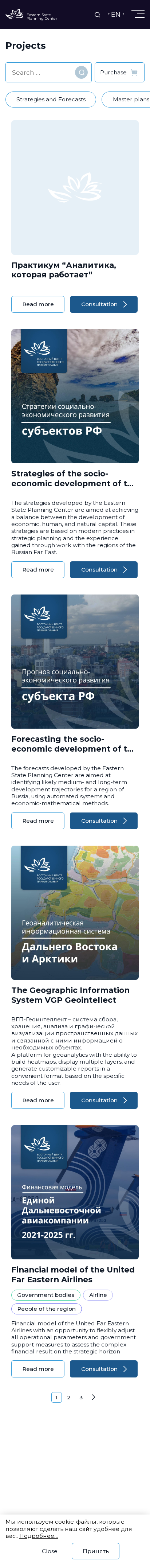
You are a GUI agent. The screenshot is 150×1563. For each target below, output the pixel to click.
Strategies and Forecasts (51, 99)
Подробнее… (38, 1535)
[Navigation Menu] (137, 14)
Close (50, 1551)
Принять (96, 1551)
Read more (38, 304)
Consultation (99, 304)
